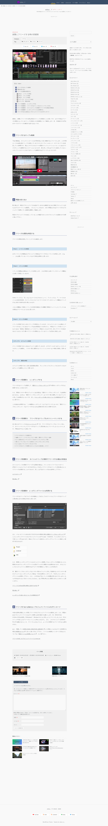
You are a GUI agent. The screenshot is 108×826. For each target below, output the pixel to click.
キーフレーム (74, 118)
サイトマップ (74, 187)
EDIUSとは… (74, 291)
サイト (15, 724)
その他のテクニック (76, 131)
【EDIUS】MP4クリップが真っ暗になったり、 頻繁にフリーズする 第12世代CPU (30, 741)
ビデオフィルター (76, 147)
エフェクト (74, 107)
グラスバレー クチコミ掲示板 (78, 306)
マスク (73, 156)
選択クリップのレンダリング (40, 385)
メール (16, 721)
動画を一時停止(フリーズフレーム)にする (85, 413)
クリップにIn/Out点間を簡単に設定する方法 (24, 585)
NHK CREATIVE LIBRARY (35, 629)
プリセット (74, 151)
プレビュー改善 (75, 153)
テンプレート (74, 138)
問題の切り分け (21, 89)
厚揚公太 (88, 334)
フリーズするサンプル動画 (24, 87)
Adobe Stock (74, 218)
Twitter (72, 196)
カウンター (74, 114)
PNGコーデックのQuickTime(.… (84, 418)
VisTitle (73, 101)
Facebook (73, 308)
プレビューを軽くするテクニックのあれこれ (85, 395)
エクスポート (16, 474)
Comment (54, 814)
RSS (45, 814)
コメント (16, 693)
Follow (73, 814)
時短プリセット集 (75, 169)
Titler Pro (74, 98)
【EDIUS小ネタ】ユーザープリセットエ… (85, 401)
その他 (73, 129)
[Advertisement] (54, 17)
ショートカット (75, 127)
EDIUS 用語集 (74, 284)
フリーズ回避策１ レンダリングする (26, 103)
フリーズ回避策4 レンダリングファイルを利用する (30, 109)
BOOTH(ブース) (74, 215)
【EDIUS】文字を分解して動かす (77, 334)
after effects (74, 81)
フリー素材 (75, 2)
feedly (63, 814)
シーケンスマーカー (76, 125)
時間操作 (74, 171)
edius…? (48, 10)
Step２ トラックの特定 (24, 95)
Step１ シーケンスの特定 (25, 93)
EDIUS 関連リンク (75, 288)
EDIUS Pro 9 (75, 92)
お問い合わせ (74, 202)
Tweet (34, 46)
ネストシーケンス (31, 424)
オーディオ (74, 109)
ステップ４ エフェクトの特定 (26, 99)
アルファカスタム (75, 103)
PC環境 (72, 191)
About (88, 2)
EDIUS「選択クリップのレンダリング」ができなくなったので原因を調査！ (57, 741)
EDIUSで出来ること (75, 293)
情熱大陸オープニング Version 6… (85, 389)
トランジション (75, 145)
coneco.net (68, 2)
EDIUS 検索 (74, 282)
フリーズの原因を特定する (24, 91)
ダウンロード (26, 41)
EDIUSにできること (76, 96)
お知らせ (73, 112)
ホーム (53, 2)
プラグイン (74, 149)
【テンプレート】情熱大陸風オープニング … (85, 442)
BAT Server (74, 83)
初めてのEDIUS (75, 160)
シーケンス (74, 123)
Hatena (43, 46)
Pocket (53, 46)
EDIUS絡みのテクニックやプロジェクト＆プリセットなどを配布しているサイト (54, 11)
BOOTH (72, 64)
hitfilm (62, 2)
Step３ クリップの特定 (24, 97)
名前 (16, 717)
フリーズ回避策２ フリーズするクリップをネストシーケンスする (33, 105)
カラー (73, 116)
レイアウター (75, 158)
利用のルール (20, 631)
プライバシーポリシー (76, 189)
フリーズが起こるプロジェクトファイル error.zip (26, 638)
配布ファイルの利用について (27, 634)
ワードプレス (82, 2)
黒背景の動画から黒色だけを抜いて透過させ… (85, 407)
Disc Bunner (74, 85)
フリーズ (40, 41)
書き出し (73, 173)
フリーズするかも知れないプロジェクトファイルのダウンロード (33, 111)
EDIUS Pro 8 (75, 90)
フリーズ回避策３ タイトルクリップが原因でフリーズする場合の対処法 (35, 107)
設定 (73, 175)
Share (25, 46)
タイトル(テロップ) (76, 134)
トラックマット (75, 140)
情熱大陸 (73, 164)
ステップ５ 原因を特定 (24, 101)
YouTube (73, 194)
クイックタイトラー (76, 120)
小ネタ (73, 162)
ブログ (58, 2)
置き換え (14, 479)
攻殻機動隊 (74, 167)
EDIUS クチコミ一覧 (76, 286)
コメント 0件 (20, 657)
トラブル (24, 38)
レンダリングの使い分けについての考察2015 (49, 397)
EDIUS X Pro (75, 94)
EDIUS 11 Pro (75, 87)
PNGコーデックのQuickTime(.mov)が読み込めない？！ (56, 748)
